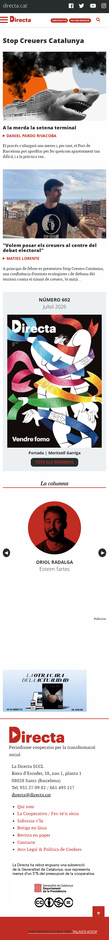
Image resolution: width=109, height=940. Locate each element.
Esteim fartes (54, 569)
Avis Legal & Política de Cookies (49, 849)
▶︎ (103, 553)
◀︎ (7, 553)
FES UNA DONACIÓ (80, 20)
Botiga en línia (32, 828)
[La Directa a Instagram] (103, 6)
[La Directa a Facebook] (71, 6)
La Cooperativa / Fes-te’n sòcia (48, 813)
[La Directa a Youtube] (93, 6)
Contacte (26, 842)
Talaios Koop (63, 932)
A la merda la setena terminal (39, 127)
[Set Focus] (98, 20)
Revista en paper (33, 835)
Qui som (25, 807)
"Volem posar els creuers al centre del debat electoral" (50, 248)
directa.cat (15, 5)
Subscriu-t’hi (30, 821)
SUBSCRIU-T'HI (59, 20)
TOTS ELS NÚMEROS (54, 462)
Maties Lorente (22, 258)
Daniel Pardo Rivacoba (31, 135)
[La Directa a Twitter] (81, 6)
